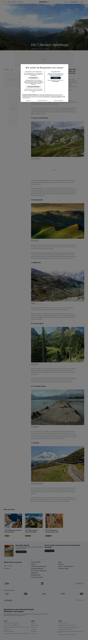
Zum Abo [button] (56, 77)
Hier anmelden (55, 81)
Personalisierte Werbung (33, 86)
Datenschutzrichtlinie (42, 100)
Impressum (28, 100)
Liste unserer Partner (56, 97)
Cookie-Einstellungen (58, 100)
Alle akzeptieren (33, 77)
